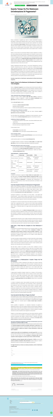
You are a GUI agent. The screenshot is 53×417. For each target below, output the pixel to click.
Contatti (11, 403)
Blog (10, 402)
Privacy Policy (42, 403)
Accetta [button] (20, 5)
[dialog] (26, 4)
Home (10, 400)
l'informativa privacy (22, 362)
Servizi (10, 401)
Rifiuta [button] (32, 5)
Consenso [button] (25, 414)
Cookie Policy (14, 414)
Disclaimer (22, 414)
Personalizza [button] (43, 5)
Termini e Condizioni (18, 414)
